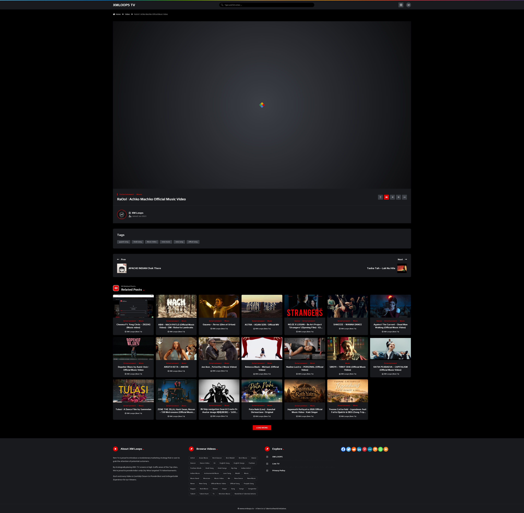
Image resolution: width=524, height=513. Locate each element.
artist (192, 458)
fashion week (195, 468)
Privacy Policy (278, 470)
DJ (214, 463)
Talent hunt (204, 494)
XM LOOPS (277, 457)
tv (214, 494)
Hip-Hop (234, 468)
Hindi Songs (222, 468)
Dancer (193, 463)
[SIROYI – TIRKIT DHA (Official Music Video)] (347, 348)
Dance (297, 321)
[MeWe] (369, 449)
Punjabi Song (249, 483)
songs (241, 489)
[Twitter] (348, 449)
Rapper (193, 489)
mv (229, 478)
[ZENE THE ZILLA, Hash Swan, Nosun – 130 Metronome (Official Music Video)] (176, 390)
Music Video (151, 242)
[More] (385, 449)
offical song (193, 242)
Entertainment (127, 194)
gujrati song (123, 242)
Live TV (275, 464)
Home (118, 14)
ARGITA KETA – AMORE (176, 367)
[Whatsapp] (380, 449)
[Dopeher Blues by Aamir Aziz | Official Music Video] (133, 348)
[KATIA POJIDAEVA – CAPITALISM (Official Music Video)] (390, 348)
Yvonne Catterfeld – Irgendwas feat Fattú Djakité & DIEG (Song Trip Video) (347, 412)
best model (230, 458)
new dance (238, 478)
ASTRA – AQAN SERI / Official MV (262, 324)
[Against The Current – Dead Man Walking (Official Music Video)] (390, 306)
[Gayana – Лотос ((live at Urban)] (219, 306)
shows (215, 489)
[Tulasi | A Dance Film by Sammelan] (133, 390)
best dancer (217, 458)
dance (253, 458)
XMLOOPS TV (124, 5)
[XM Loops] (121, 214)
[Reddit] (354, 449)
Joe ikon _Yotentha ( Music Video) (219, 367)
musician (206, 478)
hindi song (138, 242)
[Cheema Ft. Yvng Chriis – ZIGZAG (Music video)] (133, 306)
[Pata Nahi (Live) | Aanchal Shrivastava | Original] (262, 390)
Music (139, 194)
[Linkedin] (359, 449)
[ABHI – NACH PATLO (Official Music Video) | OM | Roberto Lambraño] (176, 306)
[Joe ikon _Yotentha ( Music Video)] (219, 348)
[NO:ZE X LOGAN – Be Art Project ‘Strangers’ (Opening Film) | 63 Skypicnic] (304, 306)
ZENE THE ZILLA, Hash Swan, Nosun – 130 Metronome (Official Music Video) (176, 412)
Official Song (235, 483)
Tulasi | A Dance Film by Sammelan (133, 409)
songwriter (252, 489)
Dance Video (204, 463)
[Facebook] (343, 449)
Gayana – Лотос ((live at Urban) (219, 324)
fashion (252, 463)
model (237, 473)
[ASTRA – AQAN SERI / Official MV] (262, 306)
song (233, 489)
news (192, 483)
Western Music (224, 494)
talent (192, 494)
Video (127, 14)
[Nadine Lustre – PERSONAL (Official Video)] (304, 348)
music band (194, 478)
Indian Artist (246, 468)
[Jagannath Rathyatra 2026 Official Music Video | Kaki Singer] (304, 390)
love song (227, 473)
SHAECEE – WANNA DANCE (347, 324)
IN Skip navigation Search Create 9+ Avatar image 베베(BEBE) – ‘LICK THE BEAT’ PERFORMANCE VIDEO (219, 412)
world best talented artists (245, 494)
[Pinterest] (364, 449)
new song (179, 242)
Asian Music (203, 458)
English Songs (239, 463)
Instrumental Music (211, 473)
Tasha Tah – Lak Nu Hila (381, 268)
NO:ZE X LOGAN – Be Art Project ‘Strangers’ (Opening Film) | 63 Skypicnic (305, 327)
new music (166, 242)
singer (224, 489)
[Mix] (375, 449)
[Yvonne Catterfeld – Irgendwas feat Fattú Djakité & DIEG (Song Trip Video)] (347, 390)
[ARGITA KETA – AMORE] (176, 348)
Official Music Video (218, 483)
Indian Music (195, 473)
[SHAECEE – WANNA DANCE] (347, 306)
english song (225, 463)
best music (243, 458)
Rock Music (204, 489)
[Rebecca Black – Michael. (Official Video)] (262, 348)
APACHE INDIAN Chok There (145, 268)
